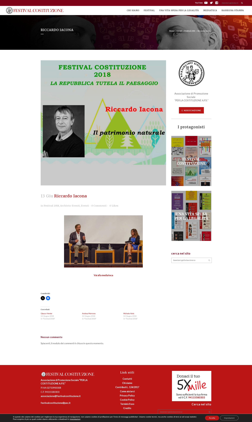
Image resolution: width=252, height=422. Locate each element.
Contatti (127, 378)
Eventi (179, 31)
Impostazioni (229, 418)
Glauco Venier (46, 313)
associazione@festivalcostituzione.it (61, 396)
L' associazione (191, 110)
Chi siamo (127, 383)
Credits (127, 408)
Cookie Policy (127, 399)
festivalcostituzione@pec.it (55, 402)
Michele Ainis (128, 313)
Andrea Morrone (89, 313)
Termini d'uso (127, 403)
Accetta (212, 418)
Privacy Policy (127, 395)
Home (172, 31)
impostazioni (75, 419)
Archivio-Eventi (70, 205)
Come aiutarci (127, 391)
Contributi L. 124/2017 (127, 387)
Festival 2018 (189, 31)
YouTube (199, 3)
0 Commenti (99, 205)
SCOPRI (191, 160)
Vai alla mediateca (103, 275)
